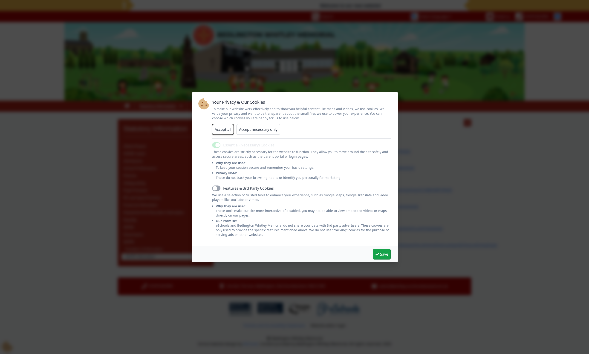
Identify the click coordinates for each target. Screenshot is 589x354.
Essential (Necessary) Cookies (248, 145)
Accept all (223, 129)
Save (383, 254)
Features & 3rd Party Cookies (248, 188)
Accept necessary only (258, 129)
